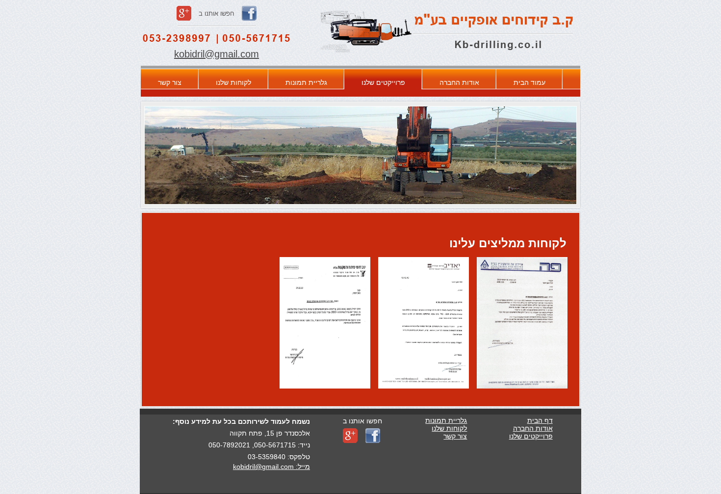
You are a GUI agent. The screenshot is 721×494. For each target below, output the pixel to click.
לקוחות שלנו (233, 82)
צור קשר (169, 82)
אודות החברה (459, 82)
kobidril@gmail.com (216, 54)
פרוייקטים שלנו (383, 82)
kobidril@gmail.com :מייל (271, 466)
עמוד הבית (529, 82)
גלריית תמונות (306, 82)
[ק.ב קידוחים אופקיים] (446, 58)
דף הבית (540, 420)
